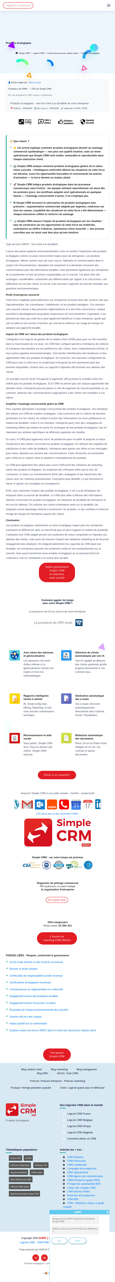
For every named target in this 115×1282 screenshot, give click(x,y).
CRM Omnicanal (76, 1160)
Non (77, 1240)
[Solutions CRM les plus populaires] (65, 123)
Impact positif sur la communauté (28, 1023)
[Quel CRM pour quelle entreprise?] (25, 123)
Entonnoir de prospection (81, 1195)
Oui (59, 1240)
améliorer (49, 458)
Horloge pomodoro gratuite (36, 1087)
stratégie (11, 548)
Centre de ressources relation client (62, 53)
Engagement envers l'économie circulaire (33, 1003)
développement (27, 314)
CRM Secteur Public (78, 1191)
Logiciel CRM (38, 53)
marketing (11, 427)
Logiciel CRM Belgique (80, 1120)
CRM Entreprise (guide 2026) (83, 1180)
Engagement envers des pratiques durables (34, 996)
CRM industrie (75, 1157)
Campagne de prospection (81, 1168)
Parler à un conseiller (57, 775)
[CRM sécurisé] (87, 123)
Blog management (87, 1069)
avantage (41, 409)
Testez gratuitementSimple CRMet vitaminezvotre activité (57, 572)
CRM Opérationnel (77, 1172)
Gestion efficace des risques (26, 1016)
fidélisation (12, 283)
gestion (41, 339)
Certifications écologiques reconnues (30, 982)
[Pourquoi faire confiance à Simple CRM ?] (44, 123)
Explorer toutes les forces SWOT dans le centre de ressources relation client (53, 1030)
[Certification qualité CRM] (57, 864)
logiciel (29, 339)
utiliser (14, 413)
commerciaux (82, 672)
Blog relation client (31, 1069)
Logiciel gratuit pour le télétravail (86, 1087)
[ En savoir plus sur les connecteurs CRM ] (58, 814)
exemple (14, 379)
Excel (86, 743)
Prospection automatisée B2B (83, 1183)
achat (101, 348)
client (64, 339)
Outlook (99, 711)
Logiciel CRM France (79, 1113)
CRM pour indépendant (19, 1165)
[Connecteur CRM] (57, 804)
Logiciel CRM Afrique (79, 1126)
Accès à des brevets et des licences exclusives (36, 962)
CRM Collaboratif (76, 1164)
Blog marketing (59, 1069)
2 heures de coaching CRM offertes (57, 938)
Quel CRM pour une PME (20, 1180)
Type (8, 244)
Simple (42, 743)
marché (73, 274)
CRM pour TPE (41, 1165)
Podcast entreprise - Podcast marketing (63, 1081)
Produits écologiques (91, 53)
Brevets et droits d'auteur (24, 968)
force (43, 103)
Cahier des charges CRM (81, 1187)
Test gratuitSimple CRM (57, 1054)
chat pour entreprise (18, 1172)
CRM (72, 339)
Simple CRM (24, 53)
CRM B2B (72, 1199)
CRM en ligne (36, 1172)
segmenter (57, 379)
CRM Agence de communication (85, 1176)
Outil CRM (72, 1073)
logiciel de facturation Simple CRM (24, 1194)
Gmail (78, 715)
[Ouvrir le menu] (108, 5)
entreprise (83, 103)
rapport (78, 279)
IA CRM (28, 1158)
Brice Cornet (35, 82)
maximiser (24, 490)
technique (29, 715)
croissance (12, 558)
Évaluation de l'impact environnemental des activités (39, 1009)
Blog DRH (42, 1073)
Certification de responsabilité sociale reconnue (36, 975)
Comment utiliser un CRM (81, 1138)
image (84, 323)
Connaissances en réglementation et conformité (36, 989)
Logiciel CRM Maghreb (80, 1132)
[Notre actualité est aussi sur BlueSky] (35, 1257)
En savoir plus (57, 900)
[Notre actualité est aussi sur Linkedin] (44, 1257)
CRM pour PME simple (19, 1187)
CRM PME (43, 1242)
